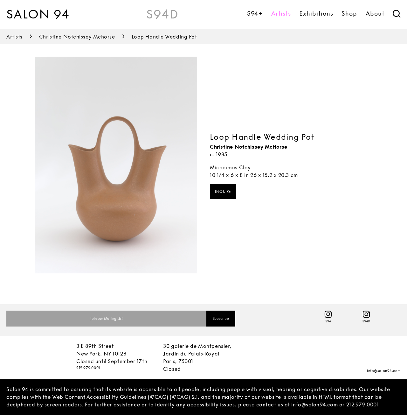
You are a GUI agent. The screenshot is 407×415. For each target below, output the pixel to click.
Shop (349, 13)
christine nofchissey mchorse (77, 37)
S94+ (255, 13)
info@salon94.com (384, 371)
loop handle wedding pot (164, 37)
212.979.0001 (88, 368)
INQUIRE (223, 191)
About (375, 13)
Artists (281, 13)
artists (14, 37)
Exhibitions (316, 13)
